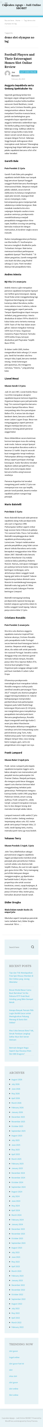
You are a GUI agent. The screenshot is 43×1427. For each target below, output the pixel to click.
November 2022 (18, 1289)
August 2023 (16, 1247)
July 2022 (15, 1308)
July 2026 (15, 1084)
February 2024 (17, 1219)
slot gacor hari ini (16, 1363)
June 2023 (15, 1257)
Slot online (13, 1395)
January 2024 (17, 1224)
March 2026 (16, 1103)
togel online (14, 1357)
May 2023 (15, 1261)
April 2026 (15, 1098)
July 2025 (15, 1140)
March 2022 (16, 1322)
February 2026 (17, 1107)
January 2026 (17, 1112)
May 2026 (15, 1093)
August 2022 (16, 1303)
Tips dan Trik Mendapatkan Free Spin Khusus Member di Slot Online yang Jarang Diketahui (21, 977)
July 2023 (15, 1252)
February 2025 (17, 1163)
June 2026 (15, 1089)
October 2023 (17, 1238)
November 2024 (18, 1177)
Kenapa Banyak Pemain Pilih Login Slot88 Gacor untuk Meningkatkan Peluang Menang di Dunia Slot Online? (21, 1016)
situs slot (13, 1376)
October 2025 (17, 1126)
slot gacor (13, 1351)
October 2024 (17, 1182)
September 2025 (18, 1131)
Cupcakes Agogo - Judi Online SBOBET (17, 1418)
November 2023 (18, 1233)
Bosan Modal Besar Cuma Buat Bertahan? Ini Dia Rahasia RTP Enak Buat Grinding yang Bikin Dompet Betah (21, 996)
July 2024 (15, 1196)
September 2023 (18, 1243)
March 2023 (16, 1271)
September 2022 (18, 1299)
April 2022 (15, 1317)
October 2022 (17, 1294)
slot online (13, 1388)
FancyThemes (32, 1421)
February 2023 (17, 1275)
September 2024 (18, 1187)
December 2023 (18, 1229)
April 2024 (15, 1210)
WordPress (9, 1421)
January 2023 (17, 1280)
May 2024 (15, 1205)
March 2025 (16, 1159)
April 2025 (15, 1154)
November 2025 (18, 1121)
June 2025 (15, 1145)
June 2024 (15, 1201)
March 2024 (16, 1215)
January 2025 (17, 1168)
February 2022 (17, 1327)
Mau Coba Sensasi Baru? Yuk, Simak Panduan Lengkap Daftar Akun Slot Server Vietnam (21, 1035)
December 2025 (18, 1117)
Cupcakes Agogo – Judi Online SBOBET (21, 6)
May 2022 (15, 1313)
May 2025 (15, 1149)
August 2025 (16, 1135)
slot (10, 1370)
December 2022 (18, 1285)
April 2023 (15, 1266)
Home (17, 20)
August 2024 (16, 1191)
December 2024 (18, 1173)
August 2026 (16, 1079)
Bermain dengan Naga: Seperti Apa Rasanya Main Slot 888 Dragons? (20, 1050)
